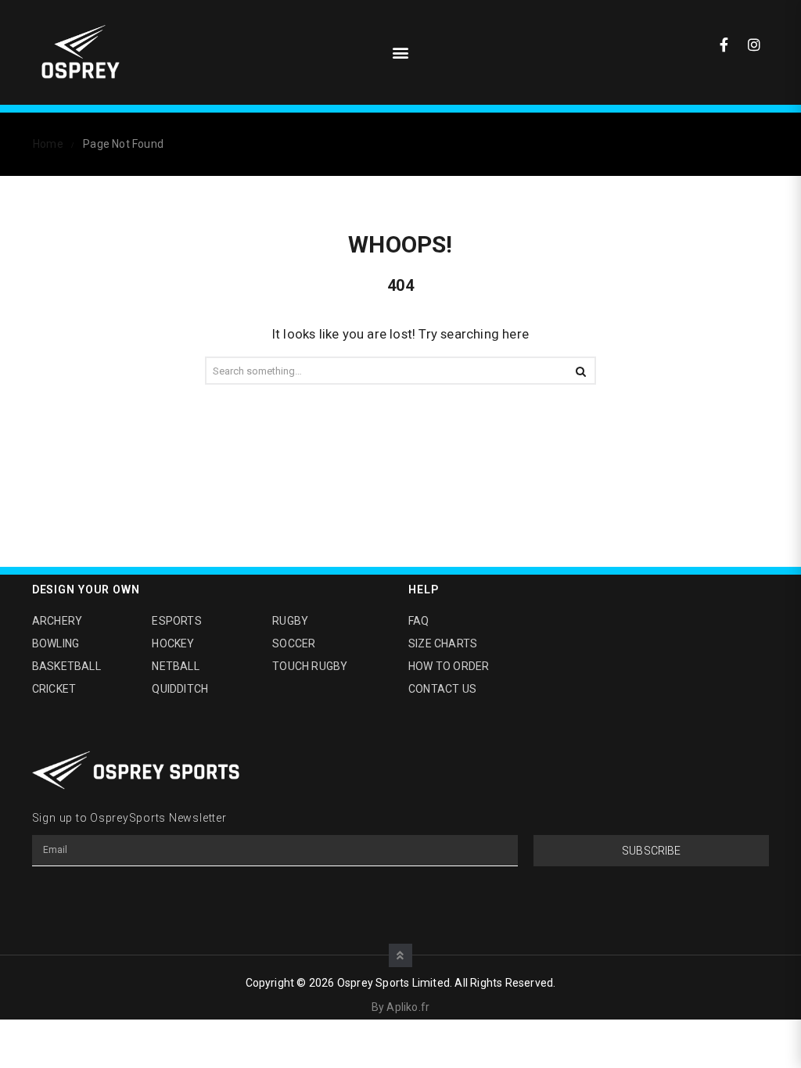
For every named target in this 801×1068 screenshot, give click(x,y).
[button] (400, 53)
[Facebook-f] (724, 45)
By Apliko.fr (400, 1007)
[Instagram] (754, 45)
